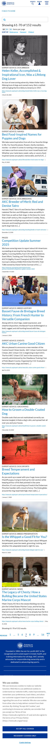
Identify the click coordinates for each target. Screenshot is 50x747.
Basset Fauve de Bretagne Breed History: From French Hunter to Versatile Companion (23, 315)
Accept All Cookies (25, 729)
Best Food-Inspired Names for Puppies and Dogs (22, 136)
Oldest (31, 32)
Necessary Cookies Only (25, 736)
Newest (23, 32)
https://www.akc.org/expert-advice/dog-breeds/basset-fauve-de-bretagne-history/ (24, 332)
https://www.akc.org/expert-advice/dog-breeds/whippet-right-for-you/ (22, 549)
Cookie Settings (25, 742)
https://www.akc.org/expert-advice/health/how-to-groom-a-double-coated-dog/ (24, 426)
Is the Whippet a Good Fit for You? (24, 536)
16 (42, 634)
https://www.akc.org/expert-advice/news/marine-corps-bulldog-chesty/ (23, 621)
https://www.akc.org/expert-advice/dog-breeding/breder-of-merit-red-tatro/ (24, 229)
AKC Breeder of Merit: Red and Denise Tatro (22, 203)
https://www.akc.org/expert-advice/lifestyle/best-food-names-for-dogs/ (23, 159)
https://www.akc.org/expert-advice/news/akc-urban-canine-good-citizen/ (23, 367)
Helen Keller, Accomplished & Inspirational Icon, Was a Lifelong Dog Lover (24, 74)
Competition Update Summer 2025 (21, 242)
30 (11, 29)
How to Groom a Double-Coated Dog (23, 411)
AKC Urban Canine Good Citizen (23, 343)
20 (7, 29)
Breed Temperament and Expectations (18, 471)
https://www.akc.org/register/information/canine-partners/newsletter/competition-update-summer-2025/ (18, 268)
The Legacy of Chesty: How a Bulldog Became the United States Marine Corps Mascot (24, 596)
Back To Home (9, 11)
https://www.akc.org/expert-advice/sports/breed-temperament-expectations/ (24, 494)
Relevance (13, 32)
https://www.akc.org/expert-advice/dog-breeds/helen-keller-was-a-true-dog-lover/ (24, 91)
